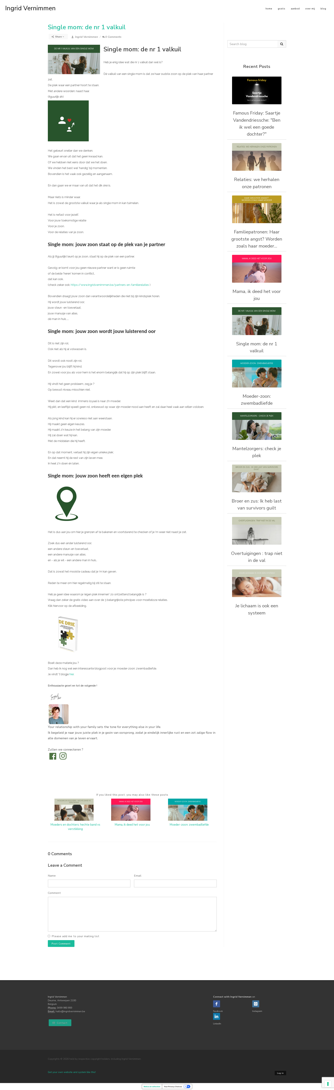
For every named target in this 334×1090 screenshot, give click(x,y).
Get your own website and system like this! (72, 1072)
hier (71, 674)
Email (138, 876)
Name (52, 876)
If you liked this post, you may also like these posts (132, 795)
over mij (310, 8)
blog (323, 8)
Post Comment (61, 943)
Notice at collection (152, 1086)
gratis (281, 8)
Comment (54, 893)
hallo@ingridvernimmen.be (70, 1011)
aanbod (295, 8)
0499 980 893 (64, 1007)
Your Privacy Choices (173, 1086)
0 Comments (113, 37)
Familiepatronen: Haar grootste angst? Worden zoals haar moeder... (256, 239)
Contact (61, 1023)
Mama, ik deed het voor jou (132, 825)
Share (59, 36)
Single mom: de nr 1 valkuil (87, 27)
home (269, 8)
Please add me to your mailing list (75, 936)
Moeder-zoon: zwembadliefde (189, 825)
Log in (280, 1073)
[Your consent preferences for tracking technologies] (328, 1084)
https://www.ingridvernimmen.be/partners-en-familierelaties (110, 285)
